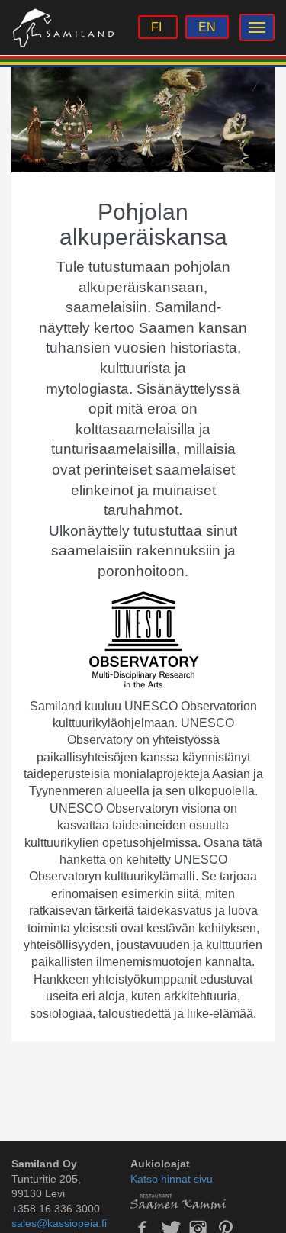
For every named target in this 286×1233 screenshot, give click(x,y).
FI (158, 27)
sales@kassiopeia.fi (59, 1223)
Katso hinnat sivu (171, 1179)
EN (207, 27)
